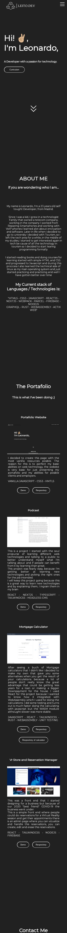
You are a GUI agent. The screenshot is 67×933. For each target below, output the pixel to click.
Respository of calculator (33, 740)
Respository (41, 490)
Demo (23, 490)
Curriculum (14, 69)
